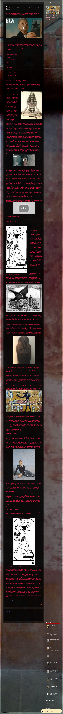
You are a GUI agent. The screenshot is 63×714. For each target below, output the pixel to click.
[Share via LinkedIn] (12, 600)
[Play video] (24, 28)
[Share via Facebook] (6, 600)
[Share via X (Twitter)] (9, 600)
